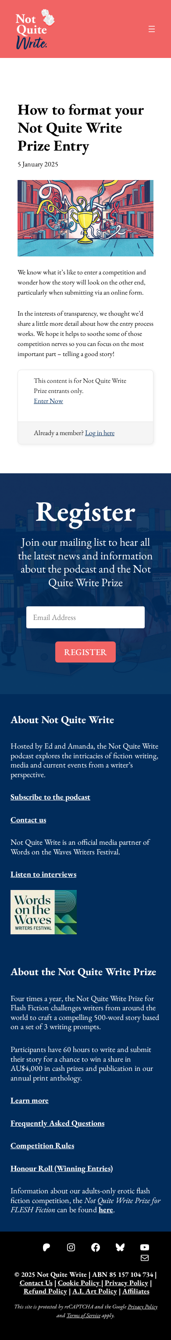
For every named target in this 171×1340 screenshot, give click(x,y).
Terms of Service (83, 1314)
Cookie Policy (79, 1282)
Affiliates (136, 1291)
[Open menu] (151, 29)
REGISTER (85, 651)
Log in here (99, 432)
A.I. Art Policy (94, 1291)
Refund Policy (45, 1291)
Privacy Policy (126, 1282)
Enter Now (48, 400)
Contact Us (36, 1282)
